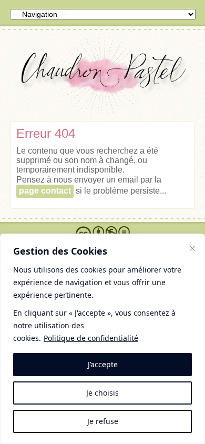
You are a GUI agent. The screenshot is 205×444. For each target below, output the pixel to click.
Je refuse (102, 421)
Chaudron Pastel (102, 78)
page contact (45, 190)
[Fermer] (192, 248)
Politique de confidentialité (91, 338)
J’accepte (103, 364)
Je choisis (102, 393)
